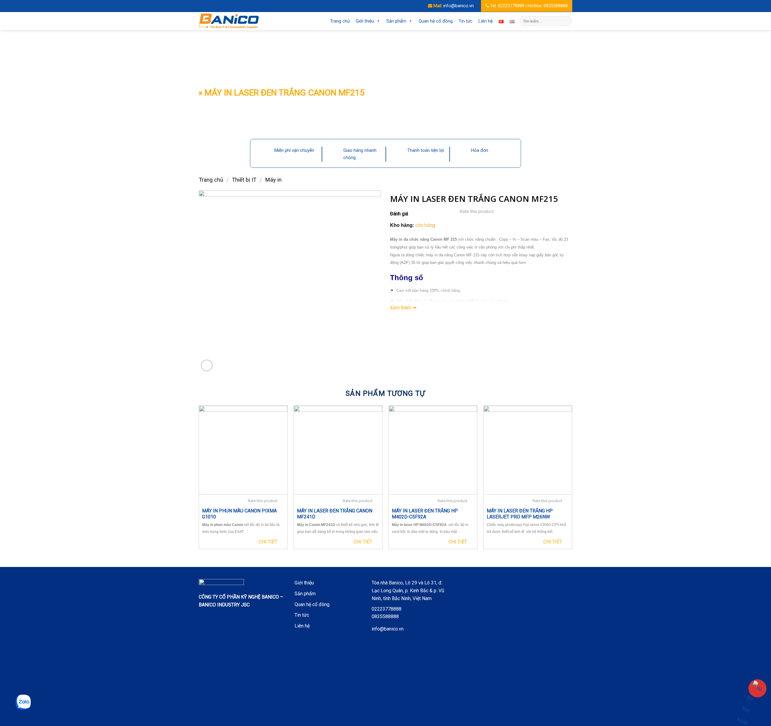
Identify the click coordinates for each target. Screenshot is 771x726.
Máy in (273, 180)
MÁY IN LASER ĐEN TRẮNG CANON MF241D (334, 514)
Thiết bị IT (244, 180)
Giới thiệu (365, 21)
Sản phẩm (396, 21)
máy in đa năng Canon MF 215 (452, 255)
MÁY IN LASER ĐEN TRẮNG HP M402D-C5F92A (425, 514)
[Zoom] (207, 365)
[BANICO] (229, 21)
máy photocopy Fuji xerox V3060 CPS (528, 525)
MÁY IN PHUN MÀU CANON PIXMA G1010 (239, 514)
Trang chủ (340, 21)
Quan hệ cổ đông (436, 21)
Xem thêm (400, 308)
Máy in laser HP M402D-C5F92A (420, 525)
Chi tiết (268, 542)
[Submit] (566, 21)
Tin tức (466, 21)
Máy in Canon (308, 525)
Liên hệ (486, 21)
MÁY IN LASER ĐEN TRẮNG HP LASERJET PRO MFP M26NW (520, 514)
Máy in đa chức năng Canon (416, 239)
